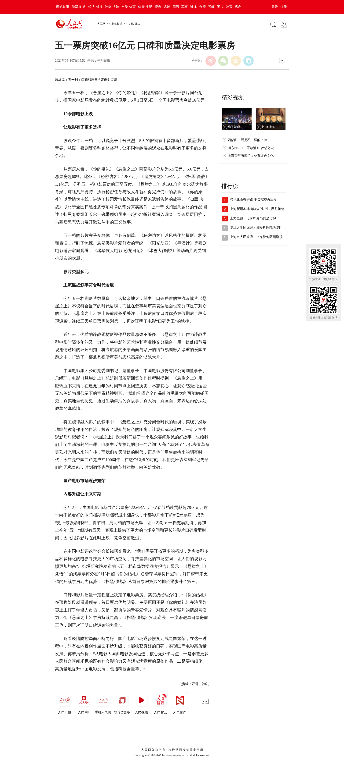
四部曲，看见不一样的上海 (247, 140)
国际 (175, 7)
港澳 (193, 7)
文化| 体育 (134, 23)
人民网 (101, 23)
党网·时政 (79, 7)
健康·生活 (145, 7)
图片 (220, 7)
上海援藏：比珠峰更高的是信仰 (253, 218)
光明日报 (103, 60)
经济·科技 (95, 7)
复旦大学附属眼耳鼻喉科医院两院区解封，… (263, 227)
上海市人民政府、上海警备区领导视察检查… (263, 237)
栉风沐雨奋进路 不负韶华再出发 (253, 199)
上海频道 (116, 23)
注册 (283, 7)
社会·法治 (112, 7)
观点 (158, 7)
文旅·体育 (128, 7)
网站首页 (62, 7)
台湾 (202, 7)
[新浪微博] (210, 61)
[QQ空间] (236, 61)
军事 (184, 7)
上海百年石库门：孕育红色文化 (251, 155)
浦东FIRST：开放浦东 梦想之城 (251, 148)
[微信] (223, 61)
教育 (229, 7)
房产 (238, 7)
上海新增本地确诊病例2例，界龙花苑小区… (262, 209)
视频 (211, 7)
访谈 (167, 7)
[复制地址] (248, 61)
